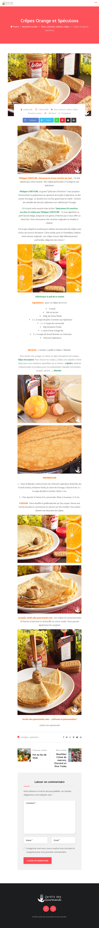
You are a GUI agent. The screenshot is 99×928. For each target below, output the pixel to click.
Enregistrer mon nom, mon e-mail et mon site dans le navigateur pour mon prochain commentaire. (50, 850)
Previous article (40, 750)
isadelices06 (27, 109)
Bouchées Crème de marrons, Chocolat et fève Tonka (60, 760)
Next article (61, 750)
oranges (24, 737)
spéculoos (34, 737)
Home (16, 26)
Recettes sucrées (30, 26)
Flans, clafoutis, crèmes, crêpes (55, 26)
